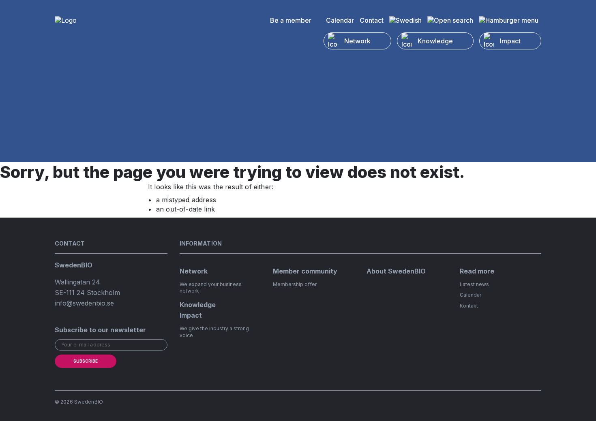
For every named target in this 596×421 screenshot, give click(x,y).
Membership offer (295, 284)
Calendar (340, 20)
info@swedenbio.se (84, 303)
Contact (372, 20)
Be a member (290, 20)
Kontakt (469, 306)
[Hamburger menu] (508, 20)
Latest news (474, 284)
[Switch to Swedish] (405, 20)
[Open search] (450, 20)
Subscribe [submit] (85, 361)
